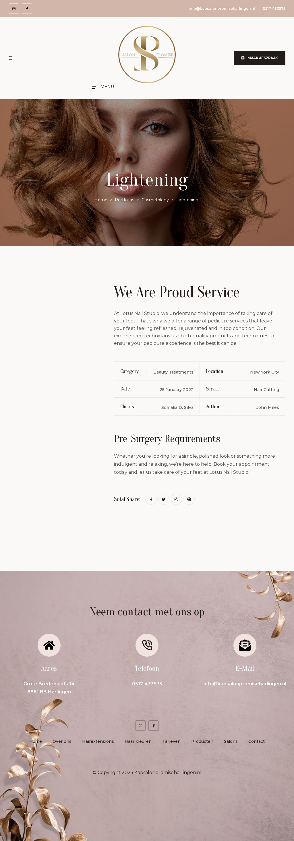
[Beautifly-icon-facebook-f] (27, 8)
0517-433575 (274, 8)
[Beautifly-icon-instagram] (14, 8)
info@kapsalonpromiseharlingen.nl (222, 8)
